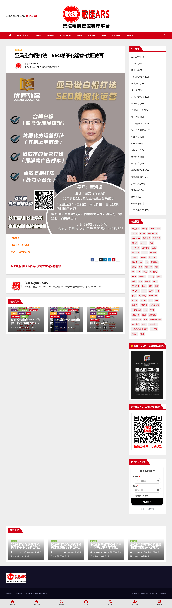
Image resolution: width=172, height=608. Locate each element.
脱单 (134, 281)
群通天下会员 (98, 323)
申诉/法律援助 (16, 316)
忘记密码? (151, 509)
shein (144, 291)
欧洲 (145, 320)
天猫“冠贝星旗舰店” (140, 329)
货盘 (151, 243)
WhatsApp (153, 296)
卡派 (145, 310)
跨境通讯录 (92, 35)
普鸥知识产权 (155, 320)
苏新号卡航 (153, 324)
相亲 (140, 281)
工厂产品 (142, 296)
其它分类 (24, 316)
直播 (138, 272)
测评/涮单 (21, 313)
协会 (144, 286)
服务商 (142, 233)
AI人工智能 (136, 57)
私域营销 (135, 286)
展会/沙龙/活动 (138, 97)
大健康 (143, 257)
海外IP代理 (152, 233)
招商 (157, 286)
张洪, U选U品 (32, 327)
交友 (159, 276)
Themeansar (42, 594)
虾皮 (145, 272)
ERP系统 (21, 307)
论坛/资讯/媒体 (138, 77)
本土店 (144, 253)
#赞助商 (56, 67)
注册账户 (142, 509)
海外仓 (134, 90)
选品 (134, 267)
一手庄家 (154, 329)
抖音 (157, 291)
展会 (140, 267)
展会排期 (50, 35)
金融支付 (29, 307)
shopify (151, 276)
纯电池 (134, 300)
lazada (153, 253)
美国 (144, 315)
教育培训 (18, 50)
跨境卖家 (135, 253)
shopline (142, 276)
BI (133, 272)
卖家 (150, 286)
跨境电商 (135, 229)
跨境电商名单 (22, 35)
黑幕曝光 (154, 262)
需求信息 (135, 103)
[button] (165, 35)
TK (146, 262)
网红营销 (148, 267)
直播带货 (145, 248)
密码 (135, 486)
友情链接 (162, 594)
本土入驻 (152, 257)
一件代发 (135, 248)
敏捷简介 (135, 594)
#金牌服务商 (45, 67)
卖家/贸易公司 (34, 310)
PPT (104, 35)
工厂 (150, 300)
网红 (157, 267)
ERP (134, 276)
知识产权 (93, 307)
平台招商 (14, 310)
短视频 (134, 243)
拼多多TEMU (137, 262)
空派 (152, 310)
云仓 (154, 248)
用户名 (136, 476)
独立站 (134, 63)
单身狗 (147, 281)
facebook (136, 238)
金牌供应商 (136, 310)
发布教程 (129, 35)
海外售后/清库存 (113, 307)
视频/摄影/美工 (23, 310)
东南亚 (134, 257)
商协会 (29, 313)
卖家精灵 (153, 272)
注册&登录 (116, 35)
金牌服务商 (154, 305)
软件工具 (135, 70)
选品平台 (37, 35)
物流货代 (135, 83)
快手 (134, 296)
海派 (157, 300)
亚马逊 (144, 229)
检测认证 (14, 307)
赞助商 (134, 334)
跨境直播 (156, 238)
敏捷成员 (152, 315)
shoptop (135, 291)
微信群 (79, 35)
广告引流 (14, 313)
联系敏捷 (153, 594)
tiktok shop (155, 229)
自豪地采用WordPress (14, 594)
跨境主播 (146, 238)
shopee (143, 243)
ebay (155, 281)
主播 (151, 291)
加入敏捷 (144, 594)
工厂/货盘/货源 (102, 307)
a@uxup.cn (34, 64)
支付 (142, 334)
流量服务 (135, 315)
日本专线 (135, 324)
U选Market (65, 35)
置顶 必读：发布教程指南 (65, 321)
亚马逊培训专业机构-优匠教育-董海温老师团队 (37, 266)
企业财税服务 (137, 110)
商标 (144, 324)
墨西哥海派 (136, 320)
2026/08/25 (18, 552)
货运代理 (143, 305)
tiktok (134, 233)
